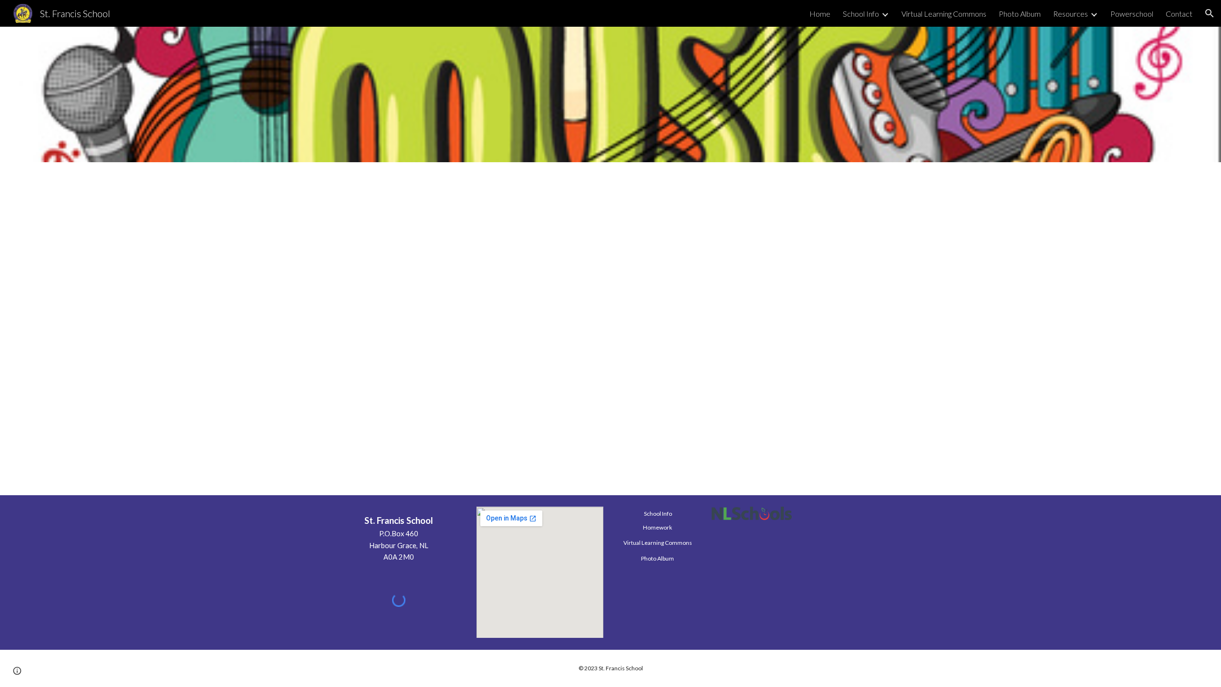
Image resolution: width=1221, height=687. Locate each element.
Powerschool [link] (1131, 13)
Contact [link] (1179, 13)
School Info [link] (861, 13)
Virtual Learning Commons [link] (943, 13)
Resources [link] (1070, 13)
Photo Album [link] (1020, 13)
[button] (1209, 13)
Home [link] (819, 13)
